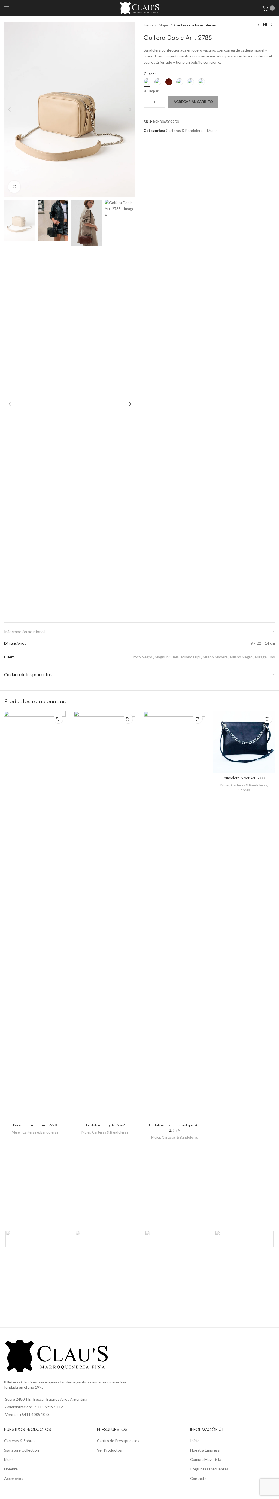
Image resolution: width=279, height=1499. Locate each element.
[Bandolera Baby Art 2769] (104, 915)
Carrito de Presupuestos (118, 1440)
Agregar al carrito (193, 101)
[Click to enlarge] (14, 187)
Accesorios (13, 1478)
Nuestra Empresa (205, 1450)
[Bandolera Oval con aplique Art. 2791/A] (174, 915)
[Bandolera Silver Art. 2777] (244, 742)
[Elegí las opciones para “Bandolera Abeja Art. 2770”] (58, 718)
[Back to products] (265, 25)
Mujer (163, 25)
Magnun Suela (167, 657)
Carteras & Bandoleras (195, 25)
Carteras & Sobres (19, 1440)
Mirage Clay (265, 657)
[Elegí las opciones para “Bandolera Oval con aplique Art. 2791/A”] (197, 718)
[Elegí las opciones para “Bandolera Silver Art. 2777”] (267, 718)
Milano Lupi (190, 657)
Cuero (149, 73)
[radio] (147, 81)
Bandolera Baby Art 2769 (105, 1125)
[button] (9, 109)
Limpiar (153, 91)
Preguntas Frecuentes (209, 1469)
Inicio (148, 25)
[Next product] (271, 25)
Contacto (198, 1478)
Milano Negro (241, 657)
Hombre (11, 1469)
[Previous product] (258, 25)
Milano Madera (215, 657)
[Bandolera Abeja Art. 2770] (35, 915)
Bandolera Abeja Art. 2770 (35, 1125)
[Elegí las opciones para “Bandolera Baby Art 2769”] (128, 718)
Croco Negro (141, 657)
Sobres (244, 790)
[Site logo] (139, 7)
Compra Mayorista (205, 1459)
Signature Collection (21, 1450)
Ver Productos (109, 1450)
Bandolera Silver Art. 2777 (244, 778)
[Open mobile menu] (6, 8)
